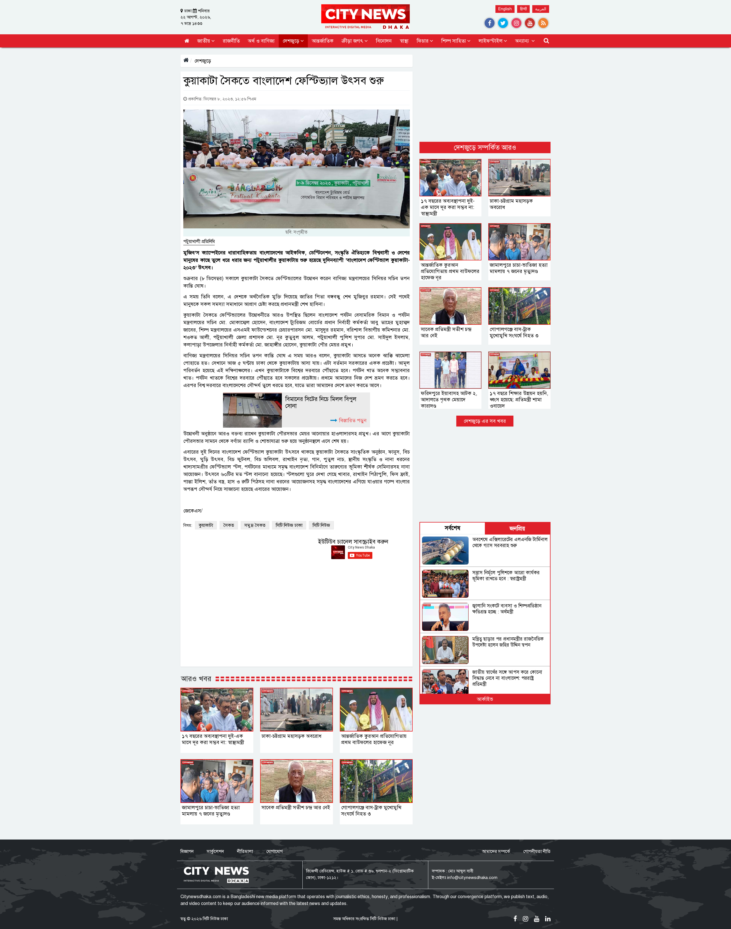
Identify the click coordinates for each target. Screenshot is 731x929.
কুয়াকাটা (206, 525)
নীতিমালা (245, 851)
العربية (540, 9)
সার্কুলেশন (215, 851)
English (505, 9)
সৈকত (228, 525)
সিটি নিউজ (321, 525)
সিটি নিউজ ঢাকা (289, 525)
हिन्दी (523, 9)
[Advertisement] (485, 95)
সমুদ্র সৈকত (255, 525)
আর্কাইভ (485, 699)
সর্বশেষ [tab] (452, 528)
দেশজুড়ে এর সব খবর (485, 421)
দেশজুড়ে (202, 61)
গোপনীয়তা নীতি (537, 851)
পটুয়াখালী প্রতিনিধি (199, 241)
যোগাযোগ (274, 851)
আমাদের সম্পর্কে (496, 851)
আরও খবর (196, 678)
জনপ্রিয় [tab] (517, 528)
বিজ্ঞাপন (187, 851)
